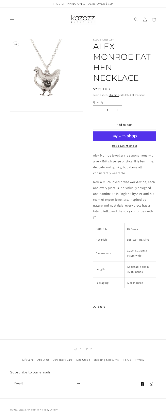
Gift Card (28, 359)
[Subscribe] (78, 383)
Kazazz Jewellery (27, 409)
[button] (12, 19)
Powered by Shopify (47, 409)
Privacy (139, 359)
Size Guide (83, 359)
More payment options (124, 145)
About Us (43, 359)
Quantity (98, 102)
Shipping (114, 94)
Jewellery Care (62, 359)
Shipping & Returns (106, 359)
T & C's (126, 359)
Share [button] (101, 306)
